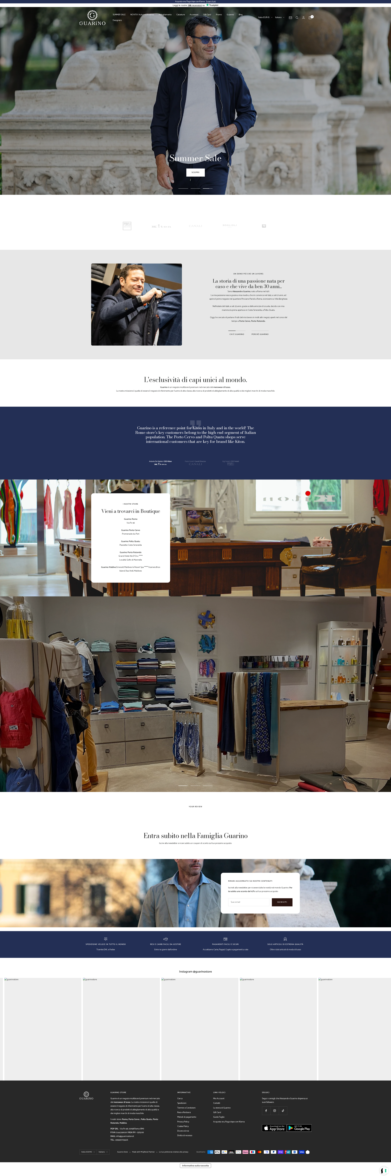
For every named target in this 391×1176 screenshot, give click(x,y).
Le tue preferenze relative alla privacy (173, 1152)
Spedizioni (181, 1103)
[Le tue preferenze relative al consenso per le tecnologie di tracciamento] (386, 1171)
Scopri (195, 172)
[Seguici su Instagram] (274, 1110)
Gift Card (207, 14)
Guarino (230, 14)
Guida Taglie (218, 1117)
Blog (241, 14)
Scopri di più (211, 1)
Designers (117, 20)
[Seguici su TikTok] (283, 1110)
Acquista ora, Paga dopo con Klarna (229, 1122)
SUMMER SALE (119, 14)
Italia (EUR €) (264, 17)
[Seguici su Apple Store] (274, 1140)
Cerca (180, 1098)
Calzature (180, 14)
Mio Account (218, 1098)
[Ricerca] (297, 17)
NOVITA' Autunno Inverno (142, 14)
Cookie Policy (183, 1126)
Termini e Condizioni (186, 1108)
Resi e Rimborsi (184, 1112)
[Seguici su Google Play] (299, 1140)
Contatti (216, 1103)
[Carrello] (310, 17)
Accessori (194, 14)
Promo (219, 14)
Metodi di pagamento (186, 1117)
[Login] (303, 17)
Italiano (278, 17)
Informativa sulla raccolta (195, 1165)
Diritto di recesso (184, 1135)
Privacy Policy (183, 1122)
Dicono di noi (183, 1131)
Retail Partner (149, 1152)
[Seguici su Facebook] (266, 1110)
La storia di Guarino (221, 1108)
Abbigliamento (165, 14)
